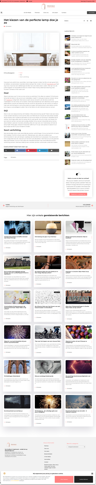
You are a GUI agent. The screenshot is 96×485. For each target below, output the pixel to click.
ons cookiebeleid (15, 480)
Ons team (55, 12)
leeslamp (9, 100)
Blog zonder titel (75, 44)
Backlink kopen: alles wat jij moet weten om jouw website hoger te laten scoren (51, 467)
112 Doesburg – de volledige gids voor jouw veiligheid (46, 411)
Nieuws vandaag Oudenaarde (44, 376)
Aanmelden (47, 459)
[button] (92, 473)
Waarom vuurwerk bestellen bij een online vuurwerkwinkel (15, 342)
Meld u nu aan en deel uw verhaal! (78, 178)
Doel (21, 72)
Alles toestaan (64, 479)
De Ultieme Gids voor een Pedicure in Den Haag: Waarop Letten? (46, 272)
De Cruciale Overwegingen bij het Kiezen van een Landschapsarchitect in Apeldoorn (16, 273)
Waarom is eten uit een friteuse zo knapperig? (76, 342)
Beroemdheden (48, 454)
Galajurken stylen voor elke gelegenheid (81, 160)
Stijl (21, 74)
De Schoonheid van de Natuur (13, 411)
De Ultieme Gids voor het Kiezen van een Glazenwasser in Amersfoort (47, 307)
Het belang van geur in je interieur (45, 236)
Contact (64, 12)
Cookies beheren (83, 479)
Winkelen (8, 26)
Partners (37, 12)
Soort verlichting (24, 77)
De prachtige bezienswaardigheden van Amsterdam (78, 376)
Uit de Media (47, 456)
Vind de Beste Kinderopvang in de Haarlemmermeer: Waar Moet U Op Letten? (15, 308)
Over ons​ (46, 12)
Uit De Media (27, 12)
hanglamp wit (51, 84)
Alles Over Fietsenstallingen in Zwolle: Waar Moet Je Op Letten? (77, 307)
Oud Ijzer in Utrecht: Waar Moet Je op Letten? (77, 272)
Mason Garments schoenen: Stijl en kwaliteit (76, 237)
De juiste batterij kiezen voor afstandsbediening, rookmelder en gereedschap (80, 116)
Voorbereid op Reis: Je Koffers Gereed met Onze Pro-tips (15, 237)
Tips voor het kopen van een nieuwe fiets (47, 341)
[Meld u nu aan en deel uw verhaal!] (78, 173)
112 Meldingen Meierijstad (12, 376)
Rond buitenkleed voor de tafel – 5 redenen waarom (76, 411)
